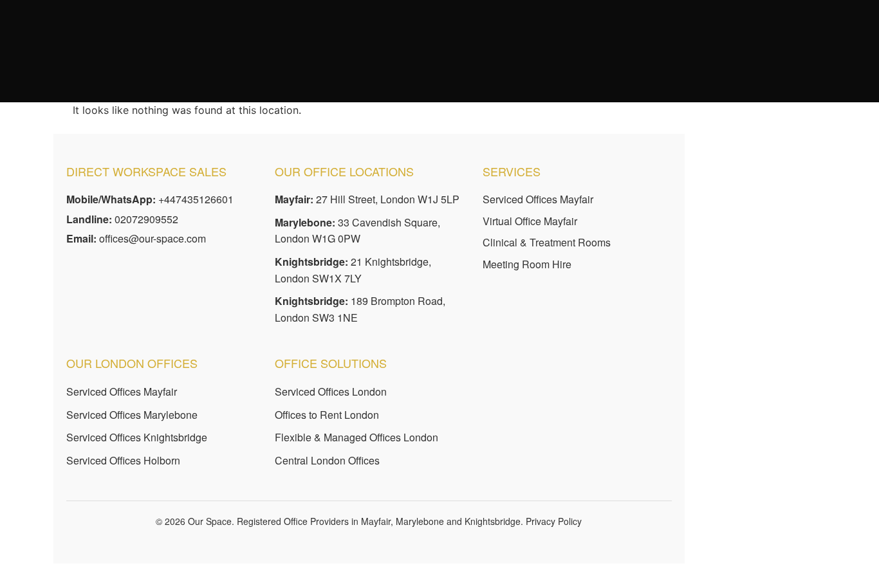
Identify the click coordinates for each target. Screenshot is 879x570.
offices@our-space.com (152, 238)
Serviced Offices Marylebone (132, 414)
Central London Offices (327, 460)
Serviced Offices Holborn (123, 460)
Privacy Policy (554, 521)
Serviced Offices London (331, 391)
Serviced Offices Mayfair (538, 199)
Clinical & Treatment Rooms (547, 242)
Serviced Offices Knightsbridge (136, 437)
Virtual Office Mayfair (530, 221)
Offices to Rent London (327, 414)
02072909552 (146, 219)
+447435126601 (196, 199)
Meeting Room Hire (527, 264)
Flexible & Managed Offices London (356, 437)
